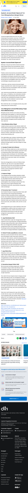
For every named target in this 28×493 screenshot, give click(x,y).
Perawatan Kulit (4, 482)
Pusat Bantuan (18, 462)
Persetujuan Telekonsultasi (18, 454)
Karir (2, 469)
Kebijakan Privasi (18, 459)
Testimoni (3, 458)
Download (25, 2)
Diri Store (3, 462)
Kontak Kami (4, 456)
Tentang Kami (4, 453)
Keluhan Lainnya (5, 484)
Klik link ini (24, 298)
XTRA (2, 466)
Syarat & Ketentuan (19, 457)
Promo (2, 464)
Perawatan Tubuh (5, 479)
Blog (2, 471)
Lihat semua (24, 342)
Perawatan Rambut (5, 477)
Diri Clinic (3, 460)
